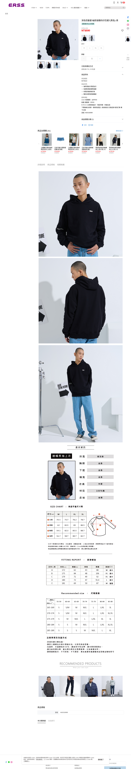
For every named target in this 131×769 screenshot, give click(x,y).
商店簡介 (48, 765)
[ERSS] (16, 5)
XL (96, 48)
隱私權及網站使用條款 (52, 768)
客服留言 (77, 765)
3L (101, 48)
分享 (85, 125)
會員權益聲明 (78, 768)
